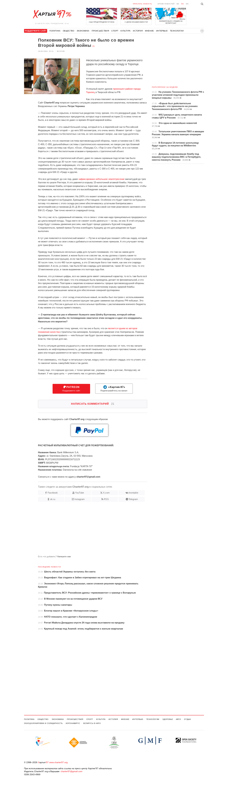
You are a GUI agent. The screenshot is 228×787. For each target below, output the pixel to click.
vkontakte (133, 492)
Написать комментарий (92, 403)
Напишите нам (64, 556)
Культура (126, 31)
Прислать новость (142, 4)
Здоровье (167, 719)
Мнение (149, 31)
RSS (106, 499)
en (187, 4)
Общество (68, 31)
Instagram (79, 499)
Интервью (162, 31)
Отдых (187, 719)
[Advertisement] (85, 529)
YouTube (79, 492)
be (178, 4)
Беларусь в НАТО (92, 723)
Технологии (177, 31)
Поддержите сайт (71, 389)
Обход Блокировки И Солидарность (43, 723)
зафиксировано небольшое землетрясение (101, 179)
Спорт (114, 31)
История (138, 31)
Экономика (83, 31)
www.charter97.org (58, 762)
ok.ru (52, 499)
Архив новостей (166, 4)
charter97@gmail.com (71, 771)
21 (93, 46)
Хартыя (52, 14)
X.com (106, 492)
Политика (54, 31)
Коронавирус (73, 723)
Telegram (133, 499)
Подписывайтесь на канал (114, 389)
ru (182, 4)
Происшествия (100, 31)
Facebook (53, 492)
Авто (178, 719)
